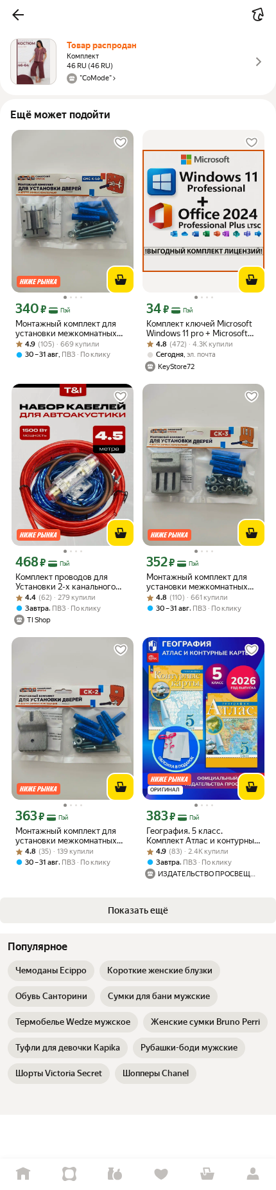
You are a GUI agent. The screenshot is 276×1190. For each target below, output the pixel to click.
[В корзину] (121, 280)
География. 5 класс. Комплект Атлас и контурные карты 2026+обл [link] (202, 835)
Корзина (207, 1174)
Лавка (115, 1174)
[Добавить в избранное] (120, 142)
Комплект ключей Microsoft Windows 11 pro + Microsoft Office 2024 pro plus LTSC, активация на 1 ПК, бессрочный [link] (199, 328)
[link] (51, 970)
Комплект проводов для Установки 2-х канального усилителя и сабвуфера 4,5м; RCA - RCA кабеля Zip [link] (72, 581)
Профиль (253, 1174)
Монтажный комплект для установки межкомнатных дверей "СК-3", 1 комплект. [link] (197, 581)
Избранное (161, 1174)
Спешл (69, 1174)
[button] (18, 15)
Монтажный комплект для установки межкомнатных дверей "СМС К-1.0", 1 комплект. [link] (66, 328)
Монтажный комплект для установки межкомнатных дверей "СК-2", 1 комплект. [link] (66, 835)
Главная (23, 1174)
